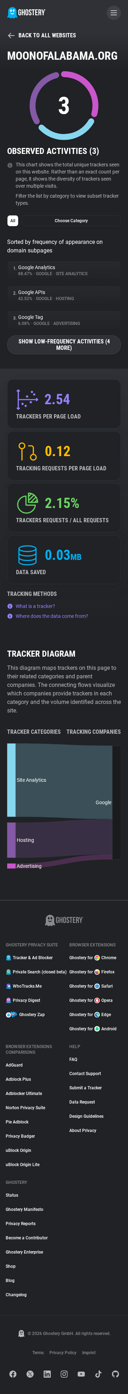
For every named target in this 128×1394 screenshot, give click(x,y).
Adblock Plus (18, 1079)
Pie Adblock (17, 1122)
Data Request (82, 1102)
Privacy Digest (26, 1000)
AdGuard (14, 1065)
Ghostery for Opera (91, 1000)
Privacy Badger (20, 1136)
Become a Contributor (27, 1237)
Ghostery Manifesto (24, 1209)
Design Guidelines (86, 1116)
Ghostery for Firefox (91, 972)
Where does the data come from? (52, 616)
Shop (11, 1266)
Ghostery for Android (93, 1028)
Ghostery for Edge (90, 1014)
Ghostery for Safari (91, 986)
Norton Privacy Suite (25, 1107)
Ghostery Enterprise (24, 1252)
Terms (38, 1352)
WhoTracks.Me (27, 986)
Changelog (16, 1294)
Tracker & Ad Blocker (33, 957)
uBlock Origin (18, 1150)
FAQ (73, 1059)
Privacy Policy (62, 1352)
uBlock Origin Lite (22, 1164)
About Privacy (82, 1130)
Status (12, 1195)
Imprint (89, 1352)
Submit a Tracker (85, 1087)
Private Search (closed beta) (37, 972)
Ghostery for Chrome (92, 957)
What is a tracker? (35, 606)
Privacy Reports (21, 1223)
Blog (10, 1280)
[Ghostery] (26, 12)
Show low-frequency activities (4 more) (64, 344)
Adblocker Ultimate (24, 1093)
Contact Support (85, 1073)
